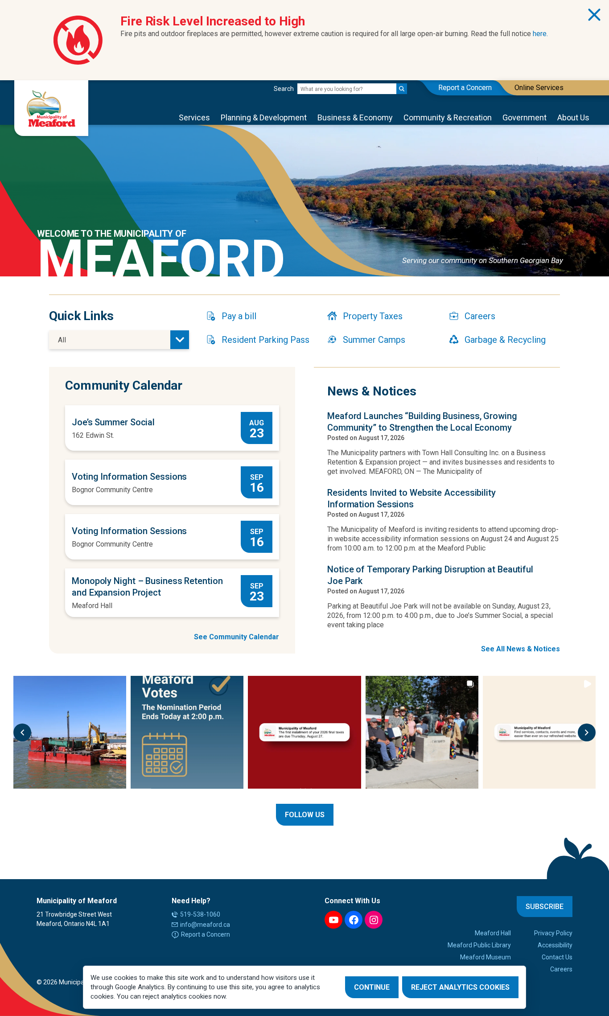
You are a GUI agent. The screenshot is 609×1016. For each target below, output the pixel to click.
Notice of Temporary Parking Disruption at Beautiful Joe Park (430, 575)
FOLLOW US (305, 814)
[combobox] (119, 339)
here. (540, 33)
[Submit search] (401, 88)
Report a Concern (205, 934)
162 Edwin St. (93, 435)
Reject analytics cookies (460, 987)
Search (284, 88)
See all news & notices (520, 649)
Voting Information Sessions (129, 476)
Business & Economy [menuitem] (355, 117)
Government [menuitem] (524, 117)
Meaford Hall (92, 605)
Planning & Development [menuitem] (264, 117)
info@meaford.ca (205, 924)
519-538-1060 (200, 914)
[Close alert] (594, 14)
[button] (22, 732)
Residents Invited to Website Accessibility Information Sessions (411, 498)
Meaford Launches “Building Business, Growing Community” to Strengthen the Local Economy (422, 422)
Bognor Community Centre (112, 489)
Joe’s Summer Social (113, 422)
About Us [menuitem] (573, 117)
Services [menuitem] (194, 117)
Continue (372, 987)
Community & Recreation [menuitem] (447, 117)
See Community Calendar (236, 637)
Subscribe (545, 906)
